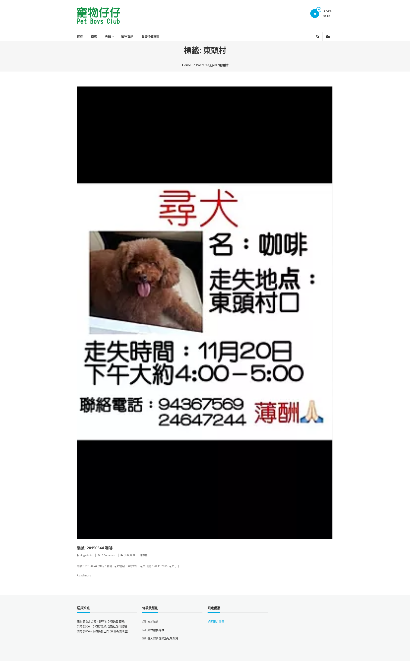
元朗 (126, 555)
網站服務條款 (156, 630)
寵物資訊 (127, 36)
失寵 (108, 36)
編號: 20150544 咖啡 (95, 547)
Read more (84, 575)
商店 (94, 36)
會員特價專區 (150, 36)
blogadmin (86, 555)
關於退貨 (153, 622)
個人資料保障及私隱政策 (163, 638)
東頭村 (143, 555)
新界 (132, 555)
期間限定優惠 (216, 621)
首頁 (80, 36)
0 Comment (108, 555)
